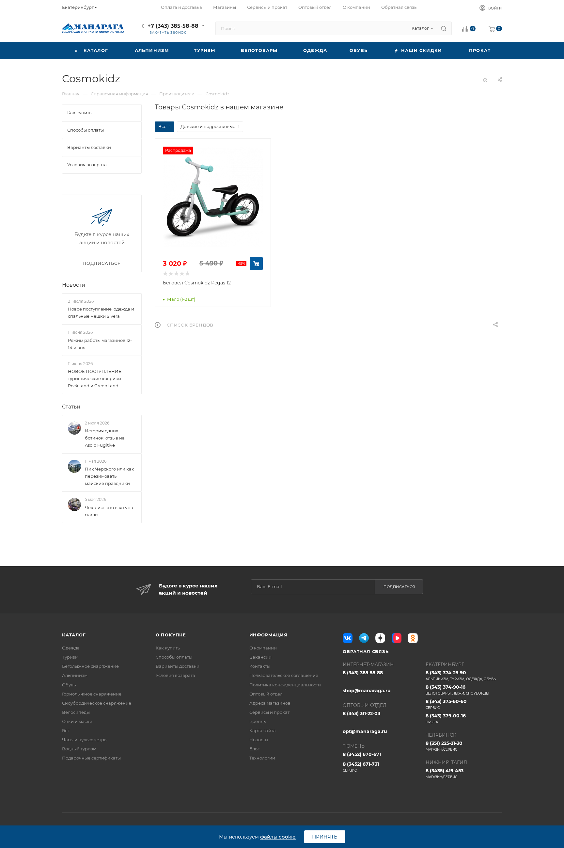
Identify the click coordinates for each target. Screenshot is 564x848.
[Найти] (444, 28)
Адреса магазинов (269, 703)
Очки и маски (77, 721)
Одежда (71, 647)
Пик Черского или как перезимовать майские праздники (109, 476)
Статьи (71, 407)
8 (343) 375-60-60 (446, 704)
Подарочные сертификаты (91, 757)
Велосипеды (76, 712)
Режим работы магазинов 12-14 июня (100, 344)
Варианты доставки (177, 666)
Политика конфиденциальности (285, 684)
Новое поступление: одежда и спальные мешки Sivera (101, 312)
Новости (73, 285)
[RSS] (485, 80)
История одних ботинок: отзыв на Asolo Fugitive (105, 438)
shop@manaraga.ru (367, 691)
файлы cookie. (278, 837)
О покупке (171, 634)
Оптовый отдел (266, 693)
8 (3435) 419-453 (444, 773)
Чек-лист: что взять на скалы (109, 511)
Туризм (70, 657)
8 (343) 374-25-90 (461, 675)
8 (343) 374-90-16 (457, 690)
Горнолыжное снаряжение (91, 693)
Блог (254, 748)
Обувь (69, 684)
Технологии (262, 757)
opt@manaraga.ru (365, 731)
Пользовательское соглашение (283, 675)
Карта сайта (262, 730)
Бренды (258, 721)
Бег (66, 730)
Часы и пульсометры (84, 739)
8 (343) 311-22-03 (361, 713)
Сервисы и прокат (269, 712)
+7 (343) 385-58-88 (173, 26)
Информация (268, 634)
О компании (263, 647)
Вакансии (260, 657)
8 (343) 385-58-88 (363, 673)
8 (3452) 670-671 (362, 754)
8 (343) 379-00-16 (446, 718)
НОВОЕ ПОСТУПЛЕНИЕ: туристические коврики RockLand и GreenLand (95, 378)
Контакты (259, 666)
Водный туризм (79, 748)
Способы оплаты (174, 657)
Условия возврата (175, 675)
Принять (324, 837)
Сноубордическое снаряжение (96, 703)
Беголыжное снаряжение (90, 666)
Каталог (74, 634)
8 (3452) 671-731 (361, 767)
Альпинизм (74, 675)
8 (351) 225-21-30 (444, 746)
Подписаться (399, 586)
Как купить (168, 647)
